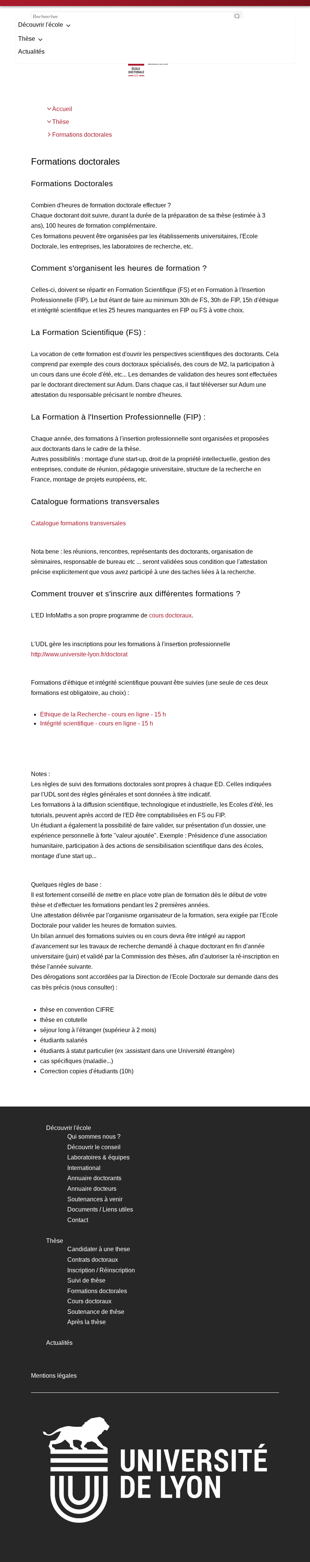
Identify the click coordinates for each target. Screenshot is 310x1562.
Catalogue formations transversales (78, 523)
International (84, 1168)
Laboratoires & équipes (98, 1157)
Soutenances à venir (94, 1199)
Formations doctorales (82, 134)
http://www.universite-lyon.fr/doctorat (79, 654)
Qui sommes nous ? (94, 1136)
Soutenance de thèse (95, 1312)
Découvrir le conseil (94, 1147)
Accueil (62, 109)
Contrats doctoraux (92, 1259)
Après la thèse (86, 1322)
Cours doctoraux (89, 1301)
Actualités (31, 51)
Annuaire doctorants (94, 1178)
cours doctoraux (170, 615)
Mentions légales (54, 1375)
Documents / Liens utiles (100, 1209)
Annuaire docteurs (91, 1188)
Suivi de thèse (86, 1280)
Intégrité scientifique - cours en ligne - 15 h (96, 723)
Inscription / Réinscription (101, 1270)
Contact (77, 1220)
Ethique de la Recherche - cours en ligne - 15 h (103, 714)
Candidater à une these (98, 1249)
